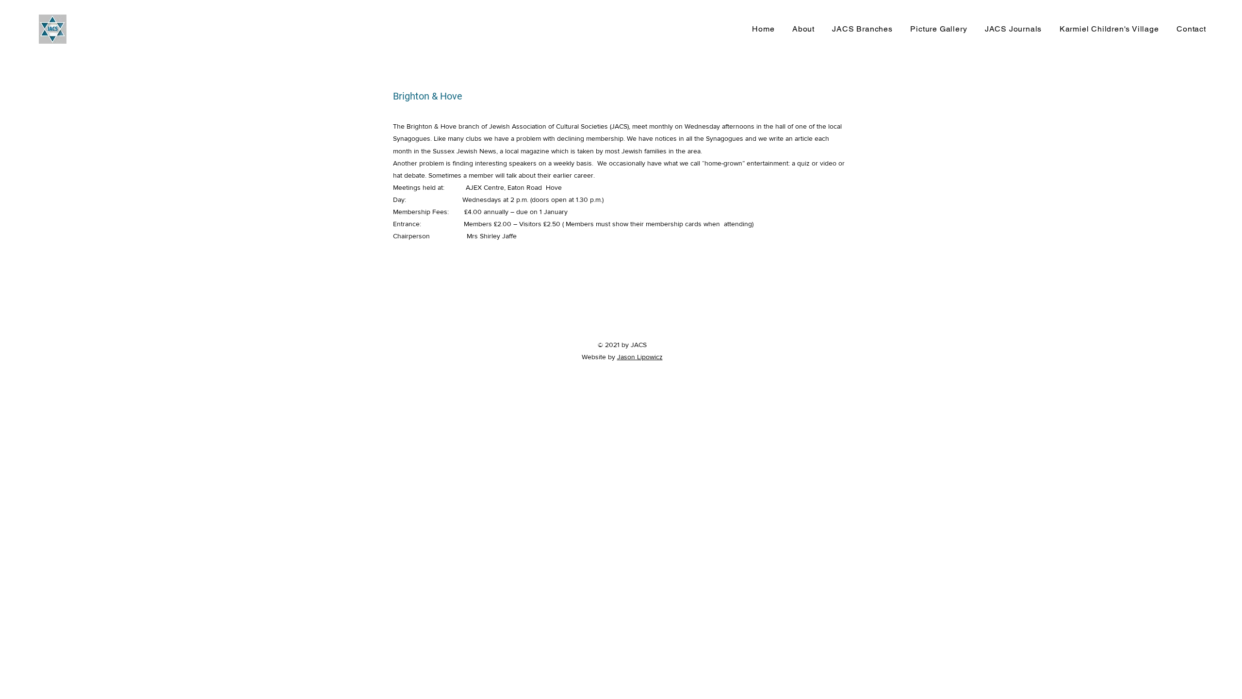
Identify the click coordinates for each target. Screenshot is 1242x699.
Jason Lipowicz (640, 357)
